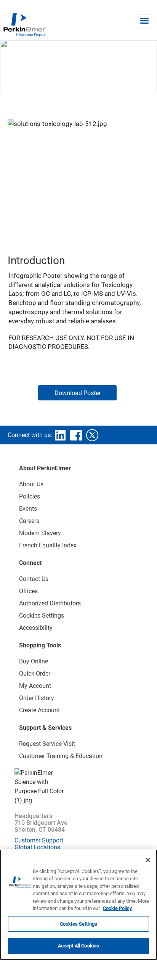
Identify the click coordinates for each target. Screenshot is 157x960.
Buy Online (33, 661)
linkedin (60, 435)
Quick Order (34, 673)
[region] (78, 904)
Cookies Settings (78, 924)
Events (28, 508)
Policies (29, 496)
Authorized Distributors (50, 603)
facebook (76, 435)
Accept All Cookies (78, 946)
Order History (36, 698)
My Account (35, 685)
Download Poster (77, 393)
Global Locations (37, 847)
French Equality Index (48, 545)
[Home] (25, 24)
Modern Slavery (40, 533)
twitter (92, 435)
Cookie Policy (117, 908)
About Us (31, 484)
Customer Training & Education (61, 756)
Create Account (39, 710)
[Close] (147, 860)
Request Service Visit (47, 743)
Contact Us (33, 578)
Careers (29, 520)
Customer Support (38, 840)
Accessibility (36, 627)
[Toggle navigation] (144, 20)
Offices (28, 591)
